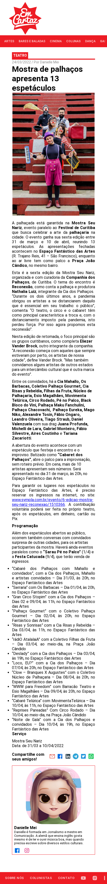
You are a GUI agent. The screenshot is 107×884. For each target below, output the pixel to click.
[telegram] (75, 757)
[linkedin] (68, 757)
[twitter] (83, 757)
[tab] (9, 41)
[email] (52, 757)
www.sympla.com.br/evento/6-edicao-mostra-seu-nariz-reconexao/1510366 (52, 502)
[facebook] (60, 757)
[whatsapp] (91, 757)
